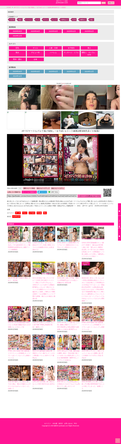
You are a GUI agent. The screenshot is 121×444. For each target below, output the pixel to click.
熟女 (17, 52)
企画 (35, 59)
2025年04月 (35, 31)
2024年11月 (17, 76)
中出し (25, 213)
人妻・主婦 (53, 48)
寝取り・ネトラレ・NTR (89, 54)
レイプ (55, 19)
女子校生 (71, 48)
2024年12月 (17, 36)
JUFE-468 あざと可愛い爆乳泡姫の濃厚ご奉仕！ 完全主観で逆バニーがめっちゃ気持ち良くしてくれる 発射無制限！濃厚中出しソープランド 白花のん (68, 355)
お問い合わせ (68, 423)
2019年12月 (16, 216)
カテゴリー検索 (119, 222)
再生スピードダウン (57, 188)
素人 (92, 19)
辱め (45, 213)
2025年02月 (71, 31)
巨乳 (17, 48)
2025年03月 (53, 31)
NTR (74, 19)
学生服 (39, 213)
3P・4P (18, 213)
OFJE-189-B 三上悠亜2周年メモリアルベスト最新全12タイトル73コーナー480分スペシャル (68, 245)
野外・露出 (17, 59)
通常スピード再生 (29, 188)
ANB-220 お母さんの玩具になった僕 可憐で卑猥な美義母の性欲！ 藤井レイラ (43, 325)
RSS (75, 423)
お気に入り (111, 3)
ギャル (46, 19)
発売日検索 (119, 234)
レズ (38, 19)
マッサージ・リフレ (71, 52)
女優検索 (119, 209)
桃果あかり (65, 19)
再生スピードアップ (43, 188)
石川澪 (12, 19)
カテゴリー (47, 423)
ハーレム (29, 19)
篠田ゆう (83, 19)
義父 (20, 19)
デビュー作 (35, 52)
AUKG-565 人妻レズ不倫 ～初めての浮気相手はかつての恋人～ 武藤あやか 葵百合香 (68, 280)
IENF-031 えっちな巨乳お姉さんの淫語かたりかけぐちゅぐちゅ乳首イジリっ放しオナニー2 (68, 384)
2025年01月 (89, 31)
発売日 (61, 423)
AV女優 (55, 423)
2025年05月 (17, 31)
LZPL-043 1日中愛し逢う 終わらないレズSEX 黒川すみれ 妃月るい (44, 384)
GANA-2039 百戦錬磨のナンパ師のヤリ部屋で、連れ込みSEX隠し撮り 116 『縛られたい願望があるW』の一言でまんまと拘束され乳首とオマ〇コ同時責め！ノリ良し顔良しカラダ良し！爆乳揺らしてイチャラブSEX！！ (93, 249)
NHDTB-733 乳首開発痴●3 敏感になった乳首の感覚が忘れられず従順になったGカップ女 (19, 325)
